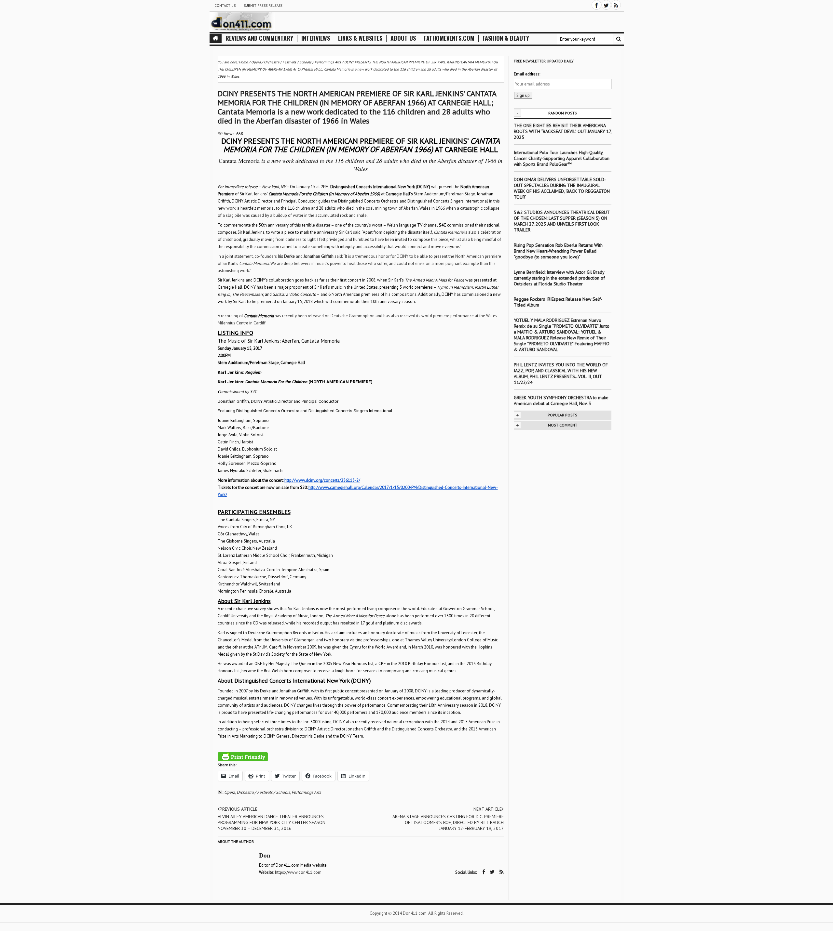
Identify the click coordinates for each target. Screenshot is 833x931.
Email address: (527, 74)
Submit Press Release (263, 5)
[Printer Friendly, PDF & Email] (243, 756)
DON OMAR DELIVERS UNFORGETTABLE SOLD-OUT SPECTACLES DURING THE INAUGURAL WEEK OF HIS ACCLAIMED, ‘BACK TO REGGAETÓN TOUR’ (562, 188)
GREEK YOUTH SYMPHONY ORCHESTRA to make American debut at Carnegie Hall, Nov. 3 (561, 400)
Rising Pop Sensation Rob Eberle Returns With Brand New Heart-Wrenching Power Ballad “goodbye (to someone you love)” (558, 251)
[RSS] (616, 5)
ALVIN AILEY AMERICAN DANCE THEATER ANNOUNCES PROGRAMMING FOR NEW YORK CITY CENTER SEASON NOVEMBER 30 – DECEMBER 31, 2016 (271, 822)
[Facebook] (596, 5)
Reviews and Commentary (259, 38)
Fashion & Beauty (506, 38)
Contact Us (225, 5)
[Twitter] (606, 5)
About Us (403, 38)
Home (243, 62)
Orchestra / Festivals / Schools (263, 792)
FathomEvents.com (449, 38)
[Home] (216, 38)
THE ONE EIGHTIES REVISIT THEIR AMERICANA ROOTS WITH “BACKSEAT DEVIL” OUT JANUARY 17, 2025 (562, 131)
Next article (487, 809)
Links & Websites (360, 38)
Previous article (238, 809)
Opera (229, 792)
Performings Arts (306, 792)
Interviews (315, 38)
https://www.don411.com (298, 872)
